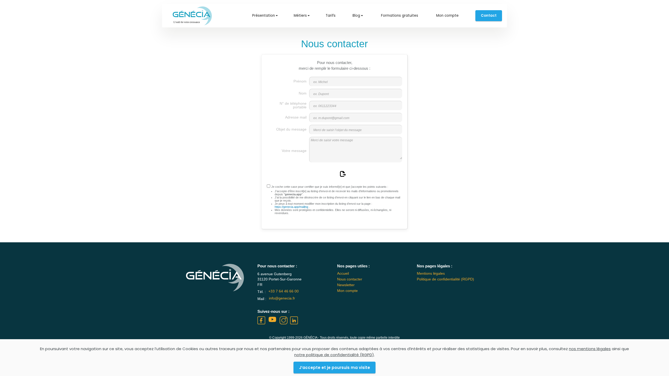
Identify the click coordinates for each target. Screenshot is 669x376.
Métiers (300, 15)
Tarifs (331, 15)
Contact (489, 15)
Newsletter (346, 285)
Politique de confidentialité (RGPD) (445, 279)
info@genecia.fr (282, 298)
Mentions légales (431, 273)
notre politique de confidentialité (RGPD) (334, 354)
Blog (356, 15)
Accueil (343, 273)
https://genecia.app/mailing (292, 206)
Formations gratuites (399, 15)
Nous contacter (349, 279)
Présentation (263, 15)
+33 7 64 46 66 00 (283, 291)
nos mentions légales (590, 348)
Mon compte (447, 15)
